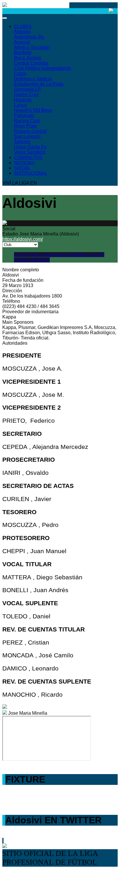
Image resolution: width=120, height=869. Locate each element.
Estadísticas (78, 254)
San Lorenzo (27, 136)
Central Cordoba (31, 63)
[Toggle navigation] (4, 18)
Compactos (28, 157)
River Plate (25, 125)
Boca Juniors (27, 57)
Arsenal (22, 42)
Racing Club (27, 120)
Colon (20, 73)
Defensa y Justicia (33, 78)
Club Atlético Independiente (42, 68)
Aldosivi (22, 31)
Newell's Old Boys (33, 110)
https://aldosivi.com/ (22, 239)
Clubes (22, 26)
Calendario (53, 254)
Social (22, 167)
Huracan (23, 99)
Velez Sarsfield (29, 152)
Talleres (22, 141)
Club (19, 254)
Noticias (24, 162)
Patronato (24, 115)
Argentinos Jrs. (29, 36)
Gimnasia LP (27, 89)
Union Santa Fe (30, 146)
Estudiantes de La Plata (38, 84)
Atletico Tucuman (32, 47)
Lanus (20, 104)
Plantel (33, 254)
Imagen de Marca (32, 259)
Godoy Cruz (26, 94)
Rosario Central (30, 131)
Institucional (30, 173)
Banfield (22, 52)
